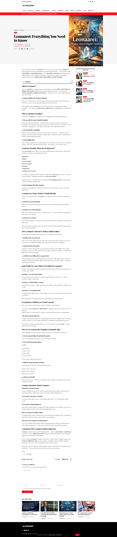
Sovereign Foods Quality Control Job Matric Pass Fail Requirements (88, 100)
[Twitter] (88, 1)
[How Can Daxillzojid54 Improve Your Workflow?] (79, 91)
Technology (85, 73)
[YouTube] (90, 1)
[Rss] (94, 1)
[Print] (27, 49)
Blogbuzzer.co (20, 44)
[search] (94, 5)
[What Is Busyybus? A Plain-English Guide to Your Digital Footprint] (67, 506)
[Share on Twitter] (19, 49)
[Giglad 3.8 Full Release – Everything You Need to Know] (30, 506)
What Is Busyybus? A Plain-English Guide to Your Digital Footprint (66, 514)
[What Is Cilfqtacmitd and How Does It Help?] (79, 83)
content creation (54, 439)
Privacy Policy (52, 534)
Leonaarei (24, 101)
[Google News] (92, 1)
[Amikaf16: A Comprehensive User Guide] (79, 76)
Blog (15, 32)
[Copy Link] (24, 49)
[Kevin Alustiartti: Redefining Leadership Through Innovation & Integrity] (49, 506)
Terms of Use (59, 534)
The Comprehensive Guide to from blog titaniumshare (85, 513)
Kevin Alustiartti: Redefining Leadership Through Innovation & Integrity (49, 514)
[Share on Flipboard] (22, 49)
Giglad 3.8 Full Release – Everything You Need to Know (29, 513)
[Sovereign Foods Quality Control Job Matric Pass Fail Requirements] (79, 99)
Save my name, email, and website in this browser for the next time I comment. (37, 488)
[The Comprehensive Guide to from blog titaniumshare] (86, 506)
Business (85, 88)
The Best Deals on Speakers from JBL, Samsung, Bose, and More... (43, 13)
